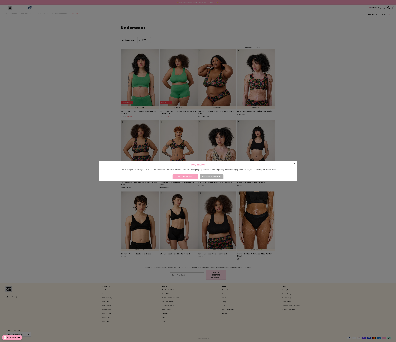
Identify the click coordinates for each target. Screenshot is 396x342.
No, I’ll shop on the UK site (212, 177)
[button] (12, 337)
